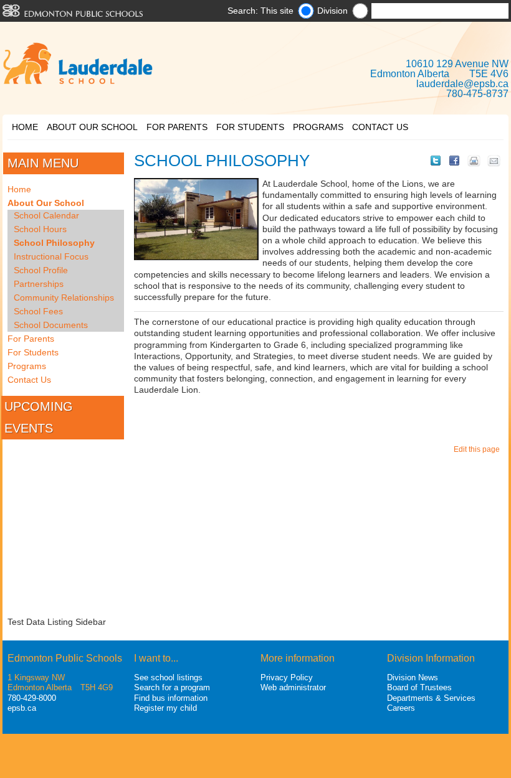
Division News (412, 677)
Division (332, 10)
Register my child (165, 708)
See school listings (168, 677)
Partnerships (39, 284)
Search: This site (260, 10)
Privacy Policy (286, 677)
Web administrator (293, 687)
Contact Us (380, 127)
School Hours (40, 229)
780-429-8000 (31, 698)
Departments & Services (431, 698)
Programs (318, 127)
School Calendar (46, 215)
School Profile (41, 270)
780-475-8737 (477, 93)
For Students (250, 127)
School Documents (51, 325)
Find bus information (171, 698)
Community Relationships (64, 297)
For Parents (177, 127)
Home (25, 127)
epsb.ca (21, 708)
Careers (401, 708)
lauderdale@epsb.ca (462, 83)
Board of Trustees (419, 687)
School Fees (38, 311)
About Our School (92, 127)
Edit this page (479, 449)
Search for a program (172, 687)
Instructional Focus (51, 256)
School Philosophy (54, 243)
